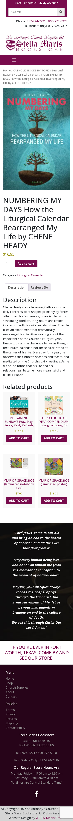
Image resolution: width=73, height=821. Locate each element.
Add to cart (26, 264)
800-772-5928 (57, 21)
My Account (50, 3)
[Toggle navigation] (14, 60)
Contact (11, 696)
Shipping (12, 723)
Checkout (30, 3)
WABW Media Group (50, 818)
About (10, 692)
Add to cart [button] (19, 438)
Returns (11, 719)
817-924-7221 (36, 21)
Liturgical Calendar (27, 74)
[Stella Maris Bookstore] (35, 43)
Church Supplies (17, 687)
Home (7, 70)
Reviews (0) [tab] (39, 287)
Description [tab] (16, 287)
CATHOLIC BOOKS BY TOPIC (31, 70)
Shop (9, 683)
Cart (18, 3)
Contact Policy (15, 728)
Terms (10, 710)
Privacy (11, 714)
